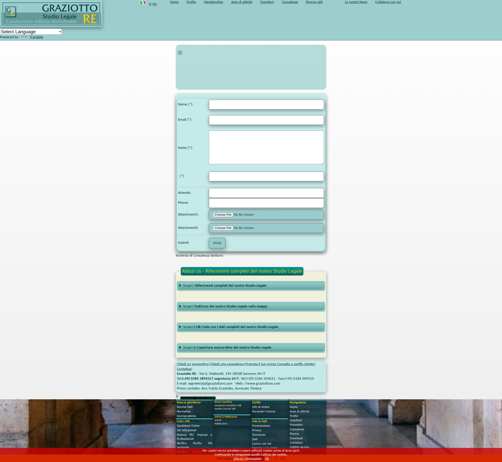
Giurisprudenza (186, 416)
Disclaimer (259, 435)
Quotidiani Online (188, 426)
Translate (36, 37)
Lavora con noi (261, 443)
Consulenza (297, 429)
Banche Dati (185, 407)
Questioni (296, 420)
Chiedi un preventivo (192, 364)
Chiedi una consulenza (227, 364)
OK (267, 458)
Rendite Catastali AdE (225, 409)
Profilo (294, 416)
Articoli (218, 420)
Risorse (294, 434)
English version (299, 447)
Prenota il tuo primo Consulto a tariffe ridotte (280, 364)
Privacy (256, 430)
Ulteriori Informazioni (247, 458)
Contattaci (184, 369)
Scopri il (230, 327)
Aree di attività (299, 411)
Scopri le (227, 348)
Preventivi (296, 425)
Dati (254, 439)
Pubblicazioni (221, 424)
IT (150, 4)
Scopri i (224, 286)
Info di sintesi (260, 407)
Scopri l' (225, 306)
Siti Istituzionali (186, 430)
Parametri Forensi (263, 411)
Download (296, 438)
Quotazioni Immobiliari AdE (228, 405)
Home (293, 407)
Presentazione (261, 426)
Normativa (183, 411)
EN (155, 4)
